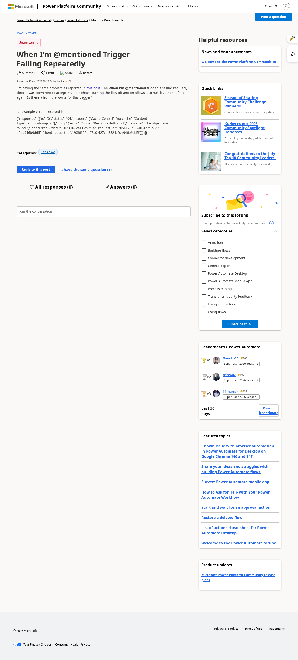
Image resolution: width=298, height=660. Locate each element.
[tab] (51, 189)
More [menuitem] (192, 6)
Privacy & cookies (226, 628)
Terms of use (253, 628)
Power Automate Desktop (227, 274)
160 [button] (242, 374)
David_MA (231, 358)
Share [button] (69, 73)
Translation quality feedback (230, 297)
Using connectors (221, 304)
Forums (59, 20)
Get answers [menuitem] (140, 6)
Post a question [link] (273, 16)
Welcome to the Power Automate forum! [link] (238, 543)
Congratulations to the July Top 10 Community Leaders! (250, 156)
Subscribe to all (240, 324)
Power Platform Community (72, 6)
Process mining (220, 289)
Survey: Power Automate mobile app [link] (235, 481)
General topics (219, 266)
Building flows (219, 250)
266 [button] (245, 358)
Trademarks (276, 628)
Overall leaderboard (268, 410)
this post (93, 88)
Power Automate (77, 20)
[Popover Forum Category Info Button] (271, 223)
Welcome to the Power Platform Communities (238, 61)
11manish (230, 391)
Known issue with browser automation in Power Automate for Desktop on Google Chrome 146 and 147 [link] (237, 451)
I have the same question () (86, 169)
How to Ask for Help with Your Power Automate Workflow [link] (235, 495)
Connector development (226, 258)
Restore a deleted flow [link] (222, 517)
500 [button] (69, 81)
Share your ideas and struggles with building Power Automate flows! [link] (234, 469)
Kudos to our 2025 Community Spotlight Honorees (244, 128)
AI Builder (216, 243)
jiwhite (60, 81)
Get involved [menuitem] (115, 6)
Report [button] (87, 73)
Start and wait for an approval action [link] (236, 507)
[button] (271, 6)
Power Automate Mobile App (230, 281)
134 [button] (245, 391)
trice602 (229, 375)
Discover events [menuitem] (169, 6)
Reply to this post (36, 169)
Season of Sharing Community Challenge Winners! (245, 102)
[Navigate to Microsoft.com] (21, 6)
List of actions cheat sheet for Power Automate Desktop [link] (235, 530)
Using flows (48, 152)
